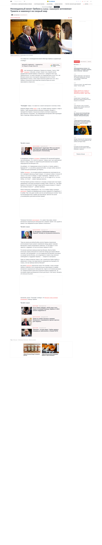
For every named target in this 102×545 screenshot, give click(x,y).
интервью (37, 158)
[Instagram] (86, 1)
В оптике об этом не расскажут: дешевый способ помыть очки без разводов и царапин (82, 148)
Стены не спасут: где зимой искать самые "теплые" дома (82, 85)
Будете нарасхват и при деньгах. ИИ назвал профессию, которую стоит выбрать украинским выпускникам (82, 77)
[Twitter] (84, 1)
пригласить (24, 191)
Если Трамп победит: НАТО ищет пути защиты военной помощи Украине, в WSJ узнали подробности (46, 309)
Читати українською (15, 17)
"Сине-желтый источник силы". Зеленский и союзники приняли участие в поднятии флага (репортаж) (82, 122)
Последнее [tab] (77, 61)
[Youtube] (82, 1)
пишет (35, 108)
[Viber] (79, 1)
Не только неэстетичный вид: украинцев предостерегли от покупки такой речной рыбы (82, 114)
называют (27, 72)
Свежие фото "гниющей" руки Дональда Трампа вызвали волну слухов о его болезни (82, 99)
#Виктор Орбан (32, 339)
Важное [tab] (89, 61)
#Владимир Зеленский (23, 339)
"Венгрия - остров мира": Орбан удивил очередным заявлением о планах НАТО (45, 330)
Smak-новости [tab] (83, 61)
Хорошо (56, 6)
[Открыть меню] (11, 1)
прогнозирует (35, 220)
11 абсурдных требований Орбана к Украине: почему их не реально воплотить (46, 232)
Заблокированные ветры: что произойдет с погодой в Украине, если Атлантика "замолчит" (82, 69)
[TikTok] (88, 1)
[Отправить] (24, 1)
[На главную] (51, 1)
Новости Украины (36, 146)
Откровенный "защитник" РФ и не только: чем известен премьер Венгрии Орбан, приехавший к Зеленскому (46, 149)
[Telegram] (81, 1)
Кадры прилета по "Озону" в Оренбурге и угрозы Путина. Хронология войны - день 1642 (82, 92)
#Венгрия (15, 339)
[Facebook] (77, 1)
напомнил (27, 172)
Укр (91, 1)
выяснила (29, 265)
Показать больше (81, 154)
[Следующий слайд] (92, 4)
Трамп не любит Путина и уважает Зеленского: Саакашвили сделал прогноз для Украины (46, 320)
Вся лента (76, 64)
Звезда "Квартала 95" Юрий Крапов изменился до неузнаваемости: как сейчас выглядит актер (83, 140)
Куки (50, 6)
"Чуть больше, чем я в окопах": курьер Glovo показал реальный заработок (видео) (82, 107)
